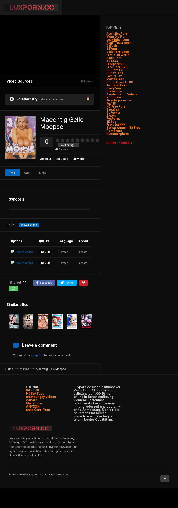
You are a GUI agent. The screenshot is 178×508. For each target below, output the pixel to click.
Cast (27, 173)
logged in (37, 355)
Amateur (45, 158)
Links (42, 173)
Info (12, 173)
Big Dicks (62, 158)
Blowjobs (78, 158)
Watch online (29, 224)
